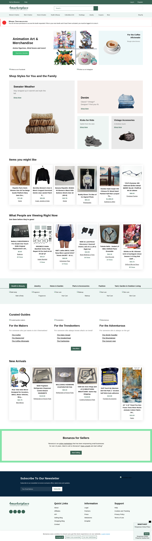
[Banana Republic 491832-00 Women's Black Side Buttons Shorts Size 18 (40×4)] (64, 185)
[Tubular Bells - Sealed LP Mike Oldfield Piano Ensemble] (109, 246)
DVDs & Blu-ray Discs (132, 264)
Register (140, 2)
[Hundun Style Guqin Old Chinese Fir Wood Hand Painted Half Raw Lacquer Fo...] (109, 185)
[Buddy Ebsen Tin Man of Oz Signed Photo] (87, 185)
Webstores (88, 518)
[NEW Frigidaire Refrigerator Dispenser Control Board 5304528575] (42, 393)
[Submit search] (96, 8)
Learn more (105, 534)
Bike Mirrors (20, 402)
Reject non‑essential (73, 537)
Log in (132, 2)
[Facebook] (11, 511)
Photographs (87, 202)
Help (25, 2)
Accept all (59, 537)
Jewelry (91, 15)
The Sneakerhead (64, 338)
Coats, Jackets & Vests (42, 201)
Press (86, 514)
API (55, 514)
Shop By (140, 15)
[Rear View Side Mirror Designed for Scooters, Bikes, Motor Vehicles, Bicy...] (20, 393)
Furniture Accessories (109, 399)
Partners (87, 511)
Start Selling (76, 452)
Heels (20, 201)
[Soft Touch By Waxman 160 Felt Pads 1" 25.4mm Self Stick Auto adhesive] (109, 393)
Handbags (82, 15)
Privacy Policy (119, 514)
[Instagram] (23, 511)
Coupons (101, 15)
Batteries (20, 254)
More (108, 15)
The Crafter (16, 335)
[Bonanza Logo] (18, 8)
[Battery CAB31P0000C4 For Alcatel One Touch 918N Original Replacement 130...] (20, 246)
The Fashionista (63, 341)
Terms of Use (119, 518)
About (56, 508)
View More (76, 348)
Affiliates (57, 511)
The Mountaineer (108, 338)
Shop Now (17, 98)
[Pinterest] (19, 511)
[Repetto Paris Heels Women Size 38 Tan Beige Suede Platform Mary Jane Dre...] (20, 185)
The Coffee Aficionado (20, 341)
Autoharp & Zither (109, 202)
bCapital (87, 521)
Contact (57, 524)
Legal (86, 508)
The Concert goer (109, 341)
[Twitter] (15, 511)
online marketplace (65, 443)
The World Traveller (109, 335)
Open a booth (85, 446)
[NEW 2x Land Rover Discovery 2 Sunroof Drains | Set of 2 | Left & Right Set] (87, 246)
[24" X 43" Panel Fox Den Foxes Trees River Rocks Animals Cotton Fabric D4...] (132, 393)
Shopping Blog (59, 521)
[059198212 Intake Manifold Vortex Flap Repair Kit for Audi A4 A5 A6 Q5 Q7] (42, 246)
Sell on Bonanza (14, 2)
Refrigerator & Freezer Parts (42, 399)
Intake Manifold (42, 259)
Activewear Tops (65, 261)
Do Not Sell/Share (89, 537)
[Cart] (141, 8)
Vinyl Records (109, 257)
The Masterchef (18, 338)
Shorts (65, 201)
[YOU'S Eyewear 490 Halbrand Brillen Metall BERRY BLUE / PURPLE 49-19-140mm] (132, 185)
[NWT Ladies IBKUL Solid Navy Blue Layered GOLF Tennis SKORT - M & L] (64, 246)
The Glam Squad (63, 335)
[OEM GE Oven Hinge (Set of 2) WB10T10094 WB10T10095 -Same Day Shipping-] (87, 393)
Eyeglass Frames (132, 196)
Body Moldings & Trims (87, 255)
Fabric (132, 418)
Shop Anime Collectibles (22, 53)
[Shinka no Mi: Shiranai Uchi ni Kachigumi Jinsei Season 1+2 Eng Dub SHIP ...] (132, 246)
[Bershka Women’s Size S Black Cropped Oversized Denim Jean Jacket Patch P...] (42, 185)
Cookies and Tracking (122, 511)
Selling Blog (58, 518)
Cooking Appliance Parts (87, 399)
